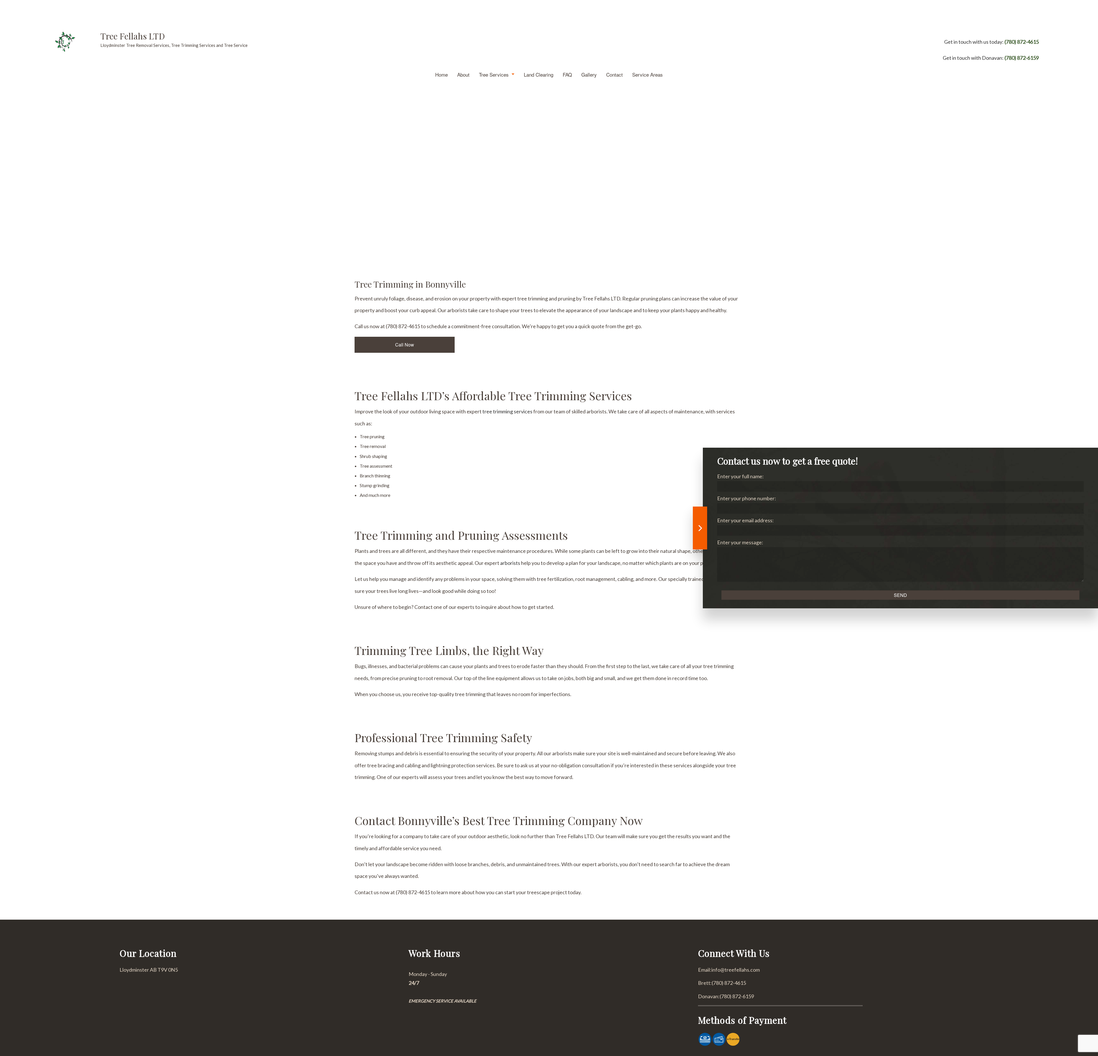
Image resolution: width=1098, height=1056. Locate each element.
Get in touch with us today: (991, 42)
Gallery (589, 74)
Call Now (404, 344)
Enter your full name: (740, 476)
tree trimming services (507, 411)
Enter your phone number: (746, 498)
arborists (510, 563)
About (463, 74)
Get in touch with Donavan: (991, 58)
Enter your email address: (745, 520)
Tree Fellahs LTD (132, 36)
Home (441, 74)
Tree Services (494, 74)
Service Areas (647, 74)
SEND (900, 595)
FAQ (567, 74)
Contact (614, 74)
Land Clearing (538, 74)
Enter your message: (740, 542)
